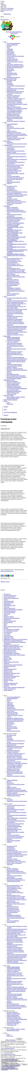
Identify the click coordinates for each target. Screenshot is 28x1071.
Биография (10, 142)
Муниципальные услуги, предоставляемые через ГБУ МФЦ (16, 269)
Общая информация (12, 44)
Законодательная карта (13, 392)
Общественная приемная (13, 182)
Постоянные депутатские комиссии (16, 134)
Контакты (9, 180)
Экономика (10, 50)
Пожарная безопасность (10, 669)
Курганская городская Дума (11, 598)
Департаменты (11, 149)
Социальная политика (9, 611)
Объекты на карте (11, 152)
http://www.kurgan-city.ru (7, 571)
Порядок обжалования (13, 208)
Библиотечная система (10, 621)
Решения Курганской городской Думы (17, 135)
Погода (6, 615)
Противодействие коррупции (14, 67)
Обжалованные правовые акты (15, 210)
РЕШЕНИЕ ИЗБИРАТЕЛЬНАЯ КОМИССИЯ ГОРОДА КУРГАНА (16, 254)
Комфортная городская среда (11, 645)
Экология (6, 686)
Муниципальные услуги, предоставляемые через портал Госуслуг (15, 265)
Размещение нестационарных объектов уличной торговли (15, 319)
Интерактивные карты (13, 398)
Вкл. (9, 8)
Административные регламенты (15, 223)
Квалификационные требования (15, 88)
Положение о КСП (12, 186)
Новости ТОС (7, 657)
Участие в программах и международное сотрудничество (15, 177)
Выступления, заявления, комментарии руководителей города (14, 688)
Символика (10, 49)
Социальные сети (11, 394)
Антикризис (7, 614)
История (9, 46)
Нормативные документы (14, 200)
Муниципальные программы (14, 217)
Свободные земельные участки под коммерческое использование (16, 329)
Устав (8, 47)
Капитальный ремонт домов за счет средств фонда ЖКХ (16, 307)
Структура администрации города (16, 146)
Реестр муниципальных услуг (15, 258)
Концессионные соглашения (14, 310)
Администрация (8, 145)
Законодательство (11, 90)
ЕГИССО (9, 183)
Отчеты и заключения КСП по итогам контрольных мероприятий (17, 192)
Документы (7, 206)
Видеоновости (11, 70)
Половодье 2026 (8, 670)
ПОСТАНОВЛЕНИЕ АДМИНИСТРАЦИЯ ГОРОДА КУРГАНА (15, 227)
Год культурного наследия (11, 630)
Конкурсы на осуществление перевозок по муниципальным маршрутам (15, 313)
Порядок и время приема (13, 382)
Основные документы (13, 221)
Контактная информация (13, 95)
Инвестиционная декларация (14, 351)
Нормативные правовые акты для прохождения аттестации (16, 219)
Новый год (7, 660)
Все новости (7, 594)
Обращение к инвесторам (13, 340)
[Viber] (13, 576)
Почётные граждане (12, 59)
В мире (6, 623)
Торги (5, 296)
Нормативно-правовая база (14, 391)
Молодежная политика (10, 650)
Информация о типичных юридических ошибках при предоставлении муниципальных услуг (16, 290)
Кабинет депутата (11, 131)
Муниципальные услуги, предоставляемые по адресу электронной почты (14, 261)
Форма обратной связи (13, 374)
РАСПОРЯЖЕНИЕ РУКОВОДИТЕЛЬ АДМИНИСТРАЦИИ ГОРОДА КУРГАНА (17, 251)
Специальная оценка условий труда (16, 201)
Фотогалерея (10, 68)
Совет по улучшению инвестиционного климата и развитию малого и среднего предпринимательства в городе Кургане (15, 344)
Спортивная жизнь (9, 601)
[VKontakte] (2, 576)
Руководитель (10, 187)
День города (7, 635)
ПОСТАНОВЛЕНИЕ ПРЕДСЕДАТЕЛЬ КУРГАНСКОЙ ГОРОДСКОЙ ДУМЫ (16, 237)
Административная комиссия (11, 618)
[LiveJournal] (8, 576)
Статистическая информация (14, 179)
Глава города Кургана (9, 597)
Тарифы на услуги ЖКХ (13, 224)
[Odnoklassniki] (4, 576)
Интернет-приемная (12, 136)
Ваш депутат (10, 126)
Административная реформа (14, 167)
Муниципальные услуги (10, 652)
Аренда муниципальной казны (15, 302)
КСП (5, 184)
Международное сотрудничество (12, 649)
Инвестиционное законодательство (16, 360)
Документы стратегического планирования (14, 215)
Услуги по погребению (13, 293)
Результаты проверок (12, 169)
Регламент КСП (11, 189)
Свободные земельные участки (15, 334)
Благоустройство (8, 622)
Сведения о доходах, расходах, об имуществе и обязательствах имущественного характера (16, 100)
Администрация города (10, 595)
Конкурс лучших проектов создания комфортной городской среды (13, 647)
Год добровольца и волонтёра (11, 629)
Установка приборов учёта (11, 683)
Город (5, 42)
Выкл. (12, 8)
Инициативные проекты (13, 77)
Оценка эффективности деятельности (17, 159)
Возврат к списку (5, 581)
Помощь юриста (8, 671)
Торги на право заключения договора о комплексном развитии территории (17, 327)
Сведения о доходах (12, 199)
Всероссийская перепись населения (13, 626)
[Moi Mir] (6, 576)
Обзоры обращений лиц (13, 385)
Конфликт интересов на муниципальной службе (13, 114)
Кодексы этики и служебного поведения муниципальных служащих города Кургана (17, 104)
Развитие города (11, 54)
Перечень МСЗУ (11, 295)
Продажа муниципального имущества (17, 300)
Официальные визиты (10, 666)
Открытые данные (9, 395)
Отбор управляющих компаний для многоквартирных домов (16, 304)
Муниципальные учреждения (11, 653)
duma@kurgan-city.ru (9, 1054)
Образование (7, 604)
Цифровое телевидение (10, 684)
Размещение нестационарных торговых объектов (15, 317)
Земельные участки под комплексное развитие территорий (17, 332)
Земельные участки (9, 638)
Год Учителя (7, 633)
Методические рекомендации (14, 117)
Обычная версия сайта (7, 9)
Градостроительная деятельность (15, 56)
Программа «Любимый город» (15, 64)
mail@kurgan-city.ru (9, 1048)
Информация (7, 14)
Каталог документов (12, 207)
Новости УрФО (8, 659)
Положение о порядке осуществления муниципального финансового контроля (17, 196)
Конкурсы (9, 83)
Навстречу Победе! (9, 616)
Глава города (7, 141)
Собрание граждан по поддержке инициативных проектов (15, 138)
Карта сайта (10, 404)
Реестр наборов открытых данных (16, 397)
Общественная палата (9, 605)
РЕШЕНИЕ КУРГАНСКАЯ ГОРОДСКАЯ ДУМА (14, 230)
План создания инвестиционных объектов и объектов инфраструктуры (17, 358)
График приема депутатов (14, 132)
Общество (6, 663)
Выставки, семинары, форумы (15, 368)
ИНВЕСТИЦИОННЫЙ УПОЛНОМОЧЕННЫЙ (13, 338)
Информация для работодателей (15, 91)
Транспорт (6, 606)
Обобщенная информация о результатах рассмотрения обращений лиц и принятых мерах (17, 388)
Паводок (6, 667)
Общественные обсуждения (11, 662)
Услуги (5, 257)
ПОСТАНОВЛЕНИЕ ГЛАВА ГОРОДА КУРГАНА (15, 233)
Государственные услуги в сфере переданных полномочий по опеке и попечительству (16, 272)
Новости (9, 125)
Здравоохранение (8, 636)
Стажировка (10, 84)
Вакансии (9, 81)
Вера (5, 625)
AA (1, 5)
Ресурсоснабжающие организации (16, 375)
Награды (9, 71)
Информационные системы (14, 170)
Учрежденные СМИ (12, 172)
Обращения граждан (9, 380)
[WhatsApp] (10, 576)
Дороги (6, 599)
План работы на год (12, 190)
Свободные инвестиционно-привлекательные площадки (14, 365)
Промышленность (8, 674)
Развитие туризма (8, 680)
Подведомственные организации (15, 150)
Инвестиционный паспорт (14, 353)
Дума (5, 122)
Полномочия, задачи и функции (15, 165)
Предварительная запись (13, 283)
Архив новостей (8, 690)
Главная (6, 406)
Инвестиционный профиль (14, 378)
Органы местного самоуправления (13, 664)
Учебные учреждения (12, 97)
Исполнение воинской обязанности (13, 640)
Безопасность (7, 619)
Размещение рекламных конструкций (17, 309)
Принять (25, 1064)
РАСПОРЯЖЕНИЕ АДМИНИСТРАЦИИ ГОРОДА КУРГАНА (15, 241)
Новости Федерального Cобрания (16, 121)
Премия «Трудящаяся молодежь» (15, 66)
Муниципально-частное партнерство (17, 377)
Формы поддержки (12, 367)
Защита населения (11, 160)
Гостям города (10, 57)
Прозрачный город (12, 73)
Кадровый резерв (11, 80)
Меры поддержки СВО (13, 275)
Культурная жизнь (8, 602)
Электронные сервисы (13, 282)
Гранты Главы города (9, 608)
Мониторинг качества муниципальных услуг (13, 280)
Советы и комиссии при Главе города (17, 143)
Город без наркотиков (9, 612)
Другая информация (12, 285)
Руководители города (12, 60)
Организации (10, 53)
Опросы (9, 76)
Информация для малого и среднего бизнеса (15, 639)
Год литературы (8, 632)
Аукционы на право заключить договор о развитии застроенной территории (15, 323)
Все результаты (5, 19)
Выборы (6, 628)
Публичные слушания (9, 677)
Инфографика (10, 51)
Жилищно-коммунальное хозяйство (13, 609)
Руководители (10, 148)
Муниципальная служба (10, 78)
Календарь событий (12, 74)
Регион (6, 681)
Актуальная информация (13, 43)
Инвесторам (7, 336)
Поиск (5, 401)
